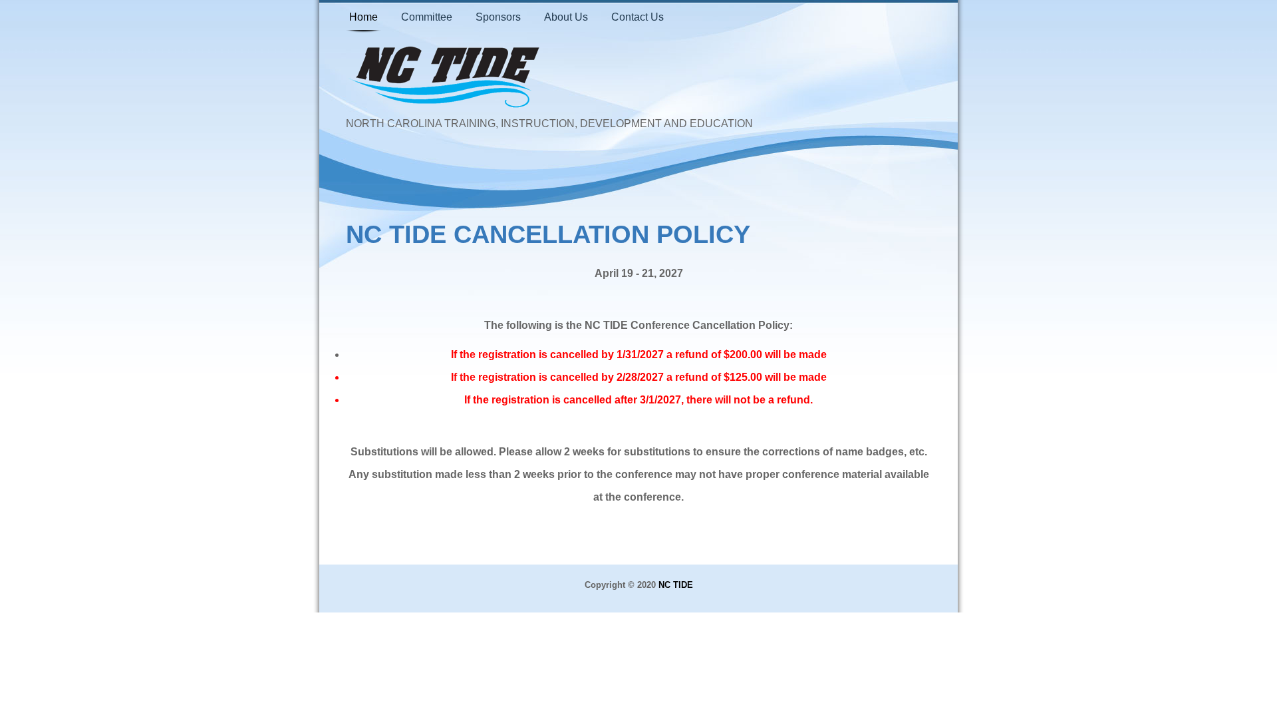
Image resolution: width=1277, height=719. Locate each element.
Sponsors (498, 17)
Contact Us (637, 17)
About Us (566, 17)
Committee (426, 17)
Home (363, 17)
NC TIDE (675, 585)
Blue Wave (445, 78)
